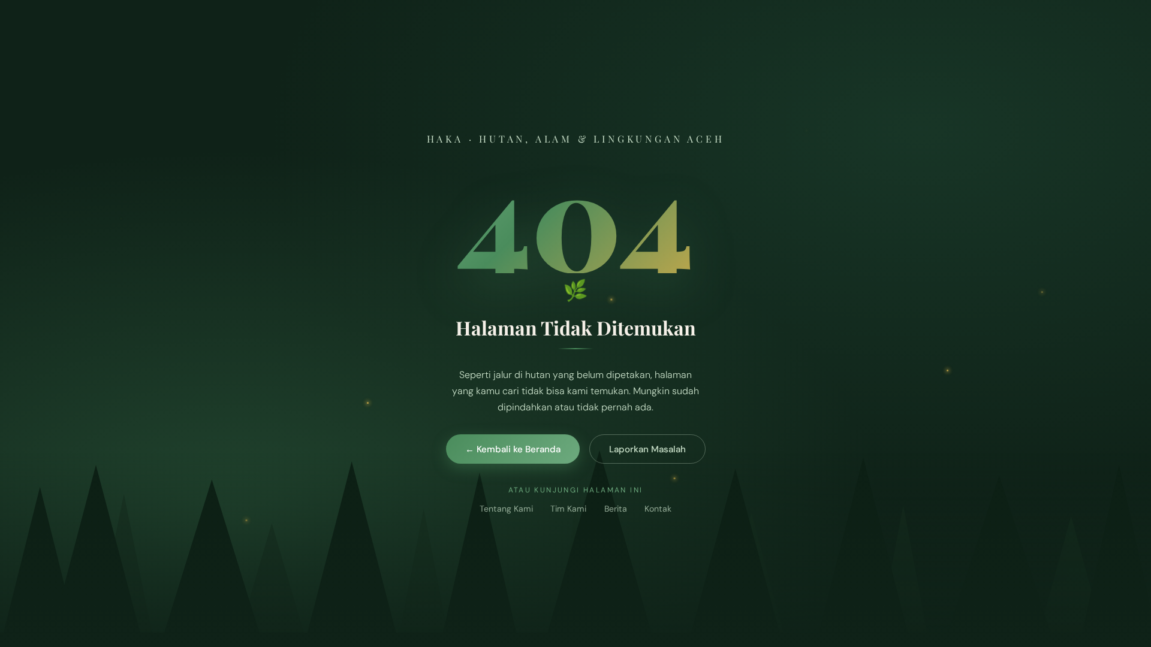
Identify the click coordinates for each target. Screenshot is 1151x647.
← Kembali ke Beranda (513, 449)
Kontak (657, 508)
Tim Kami (568, 508)
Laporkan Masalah (647, 449)
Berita (615, 508)
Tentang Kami (506, 508)
